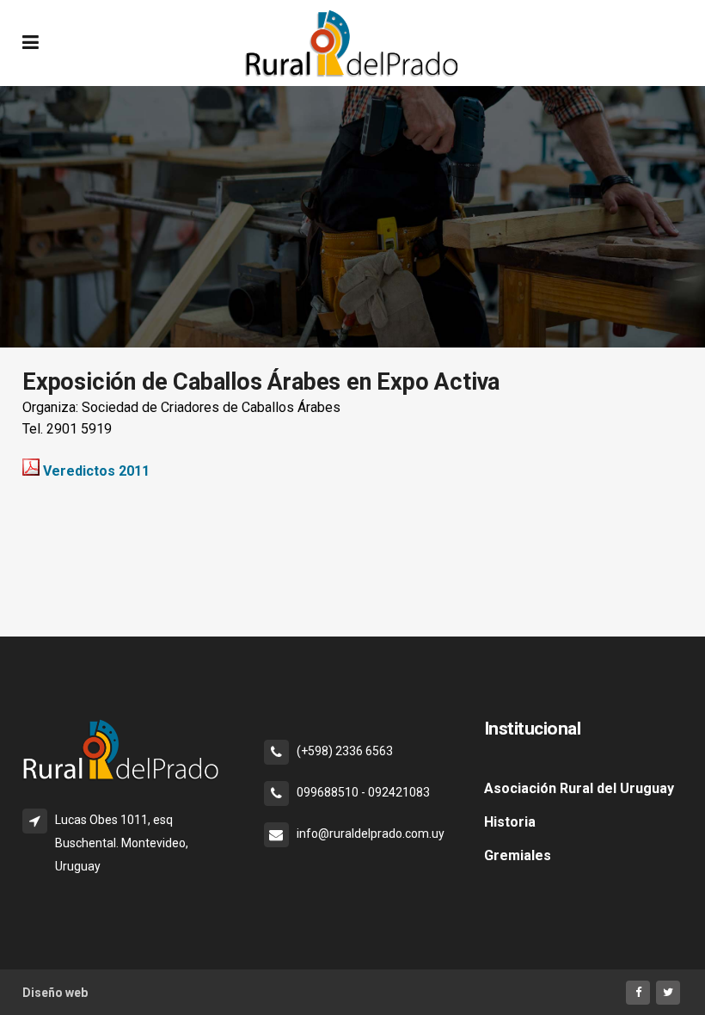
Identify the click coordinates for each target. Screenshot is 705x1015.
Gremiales (517, 855)
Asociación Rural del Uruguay (579, 788)
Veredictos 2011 (96, 471)
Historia (510, 822)
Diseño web (55, 993)
